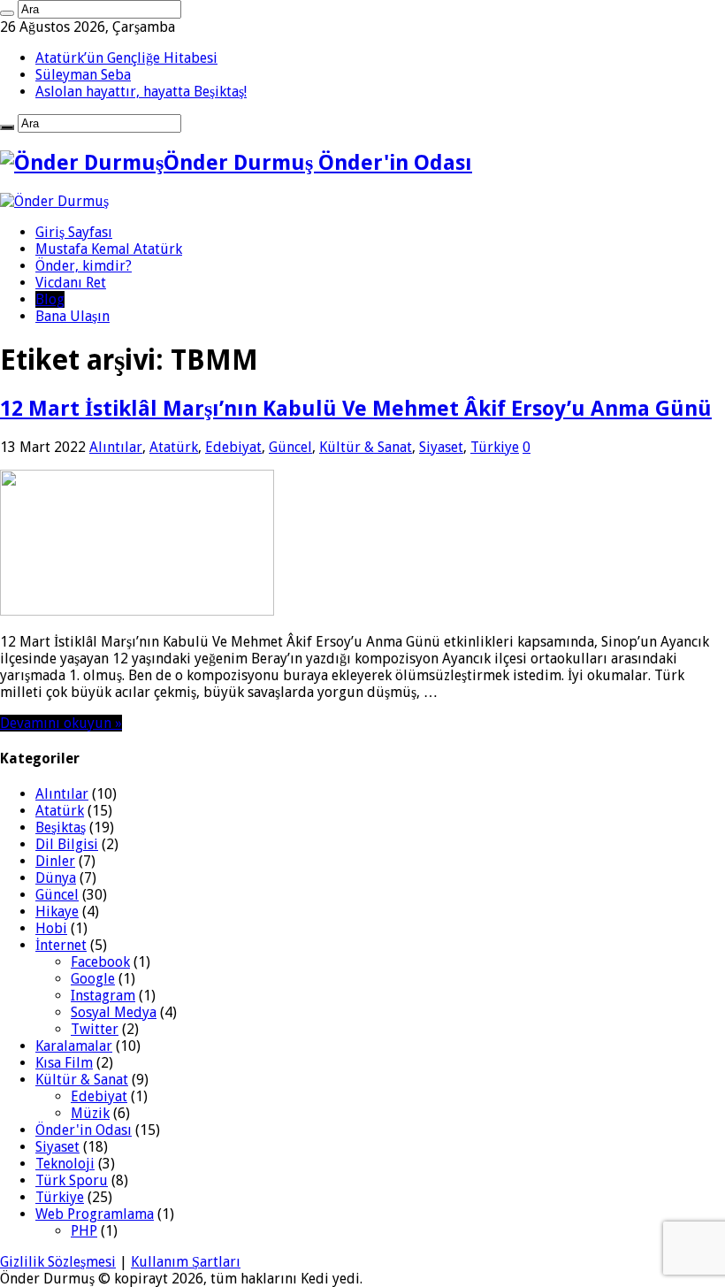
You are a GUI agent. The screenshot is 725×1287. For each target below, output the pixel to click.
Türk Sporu (71, 1180)
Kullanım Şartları (185, 1261)
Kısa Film (64, 1062)
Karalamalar (73, 1046)
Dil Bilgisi (66, 844)
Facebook (100, 962)
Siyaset (441, 447)
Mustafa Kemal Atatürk (108, 249)
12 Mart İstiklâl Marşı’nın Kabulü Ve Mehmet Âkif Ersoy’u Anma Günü (356, 408)
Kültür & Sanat (365, 447)
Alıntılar (115, 447)
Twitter (94, 1029)
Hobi (51, 928)
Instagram (103, 995)
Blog (50, 299)
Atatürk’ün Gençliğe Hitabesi (126, 58)
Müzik (90, 1113)
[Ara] (7, 13)
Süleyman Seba (83, 74)
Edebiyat (233, 447)
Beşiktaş (60, 827)
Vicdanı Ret (70, 282)
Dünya (55, 877)
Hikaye (57, 911)
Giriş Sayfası (73, 232)
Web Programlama (94, 1214)
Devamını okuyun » (61, 723)
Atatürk (173, 447)
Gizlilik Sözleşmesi (58, 1261)
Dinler (55, 861)
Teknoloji (65, 1163)
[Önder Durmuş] (54, 201)
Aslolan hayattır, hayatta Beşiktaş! (141, 91)
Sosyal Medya (113, 1012)
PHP (84, 1230)
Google (93, 978)
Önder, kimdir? (83, 265)
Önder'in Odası (83, 1130)
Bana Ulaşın (72, 316)
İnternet (61, 945)
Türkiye (494, 447)
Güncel (290, 447)
